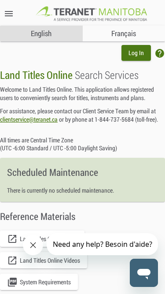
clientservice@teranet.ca (29, 119)
